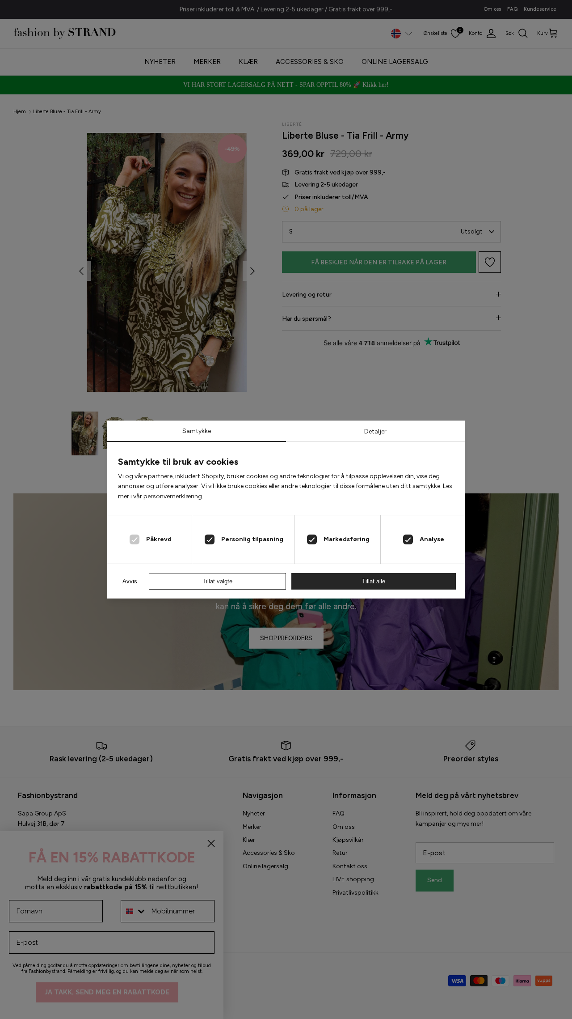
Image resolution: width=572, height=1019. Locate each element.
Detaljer (375, 431)
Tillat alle (373, 581)
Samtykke (196, 431)
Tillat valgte (217, 581)
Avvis (129, 581)
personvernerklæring (172, 496)
